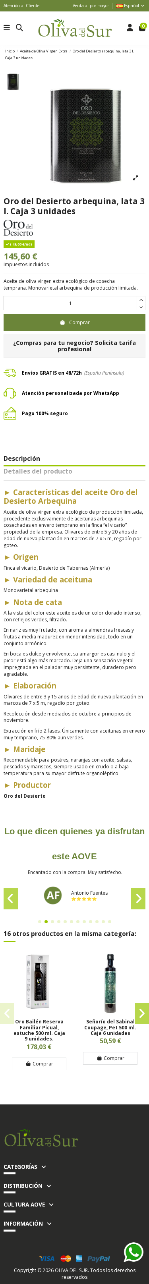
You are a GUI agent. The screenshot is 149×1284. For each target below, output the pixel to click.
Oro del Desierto (25, 796)
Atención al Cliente (21, 5)
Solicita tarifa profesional (97, 346)
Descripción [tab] (22, 459)
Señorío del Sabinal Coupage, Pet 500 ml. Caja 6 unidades (110, 1027)
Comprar (79, 322)
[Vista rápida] (39, 1011)
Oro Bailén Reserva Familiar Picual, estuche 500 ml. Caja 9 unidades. (39, 1030)
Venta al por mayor (91, 5)
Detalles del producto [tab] (38, 472)
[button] (39, 921)
